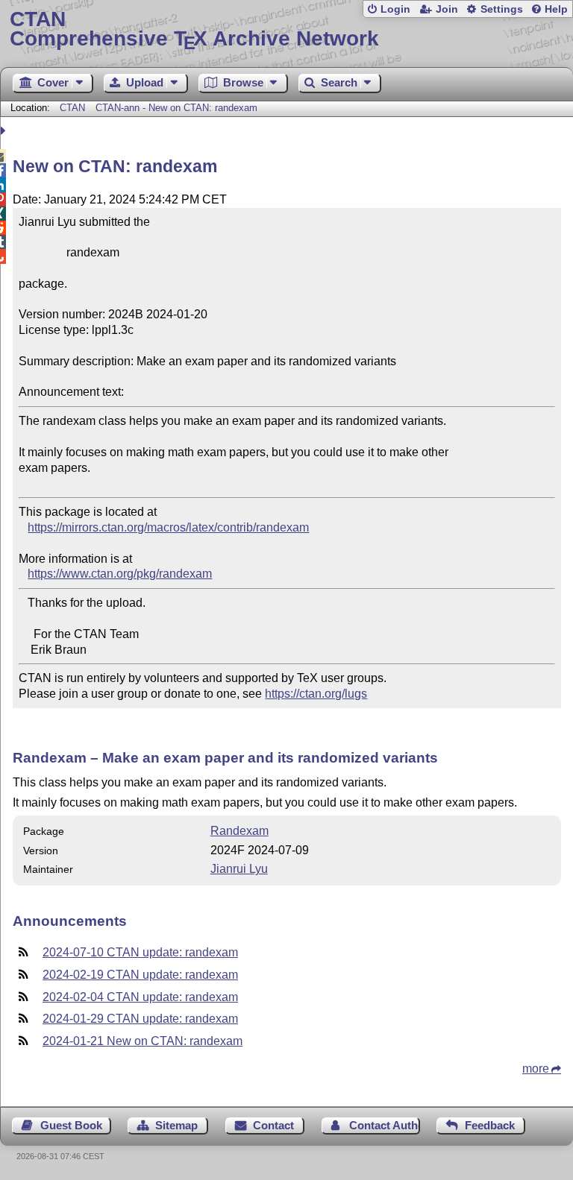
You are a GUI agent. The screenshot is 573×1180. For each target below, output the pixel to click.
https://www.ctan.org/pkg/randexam (120, 573)
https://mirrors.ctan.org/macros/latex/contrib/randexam (168, 527)
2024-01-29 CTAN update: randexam (140, 1018)
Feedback (490, 1125)
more (535, 1068)
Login (395, 9)
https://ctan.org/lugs (316, 693)
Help (556, 9)
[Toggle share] (5, 131)
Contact (273, 1125)
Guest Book (71, 1125)
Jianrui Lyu (239, 868)
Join (447, 9)
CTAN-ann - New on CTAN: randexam (176, 107)
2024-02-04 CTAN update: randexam (140, 997)
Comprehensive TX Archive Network (194, 29)
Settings (501, 9)
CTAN (72, 107)
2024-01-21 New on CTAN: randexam (142, 1041)
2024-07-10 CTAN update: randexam (140, 952)
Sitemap (176, 1125)
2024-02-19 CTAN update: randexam (140, 974)
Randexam (239, 830)
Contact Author (384, 1125)
